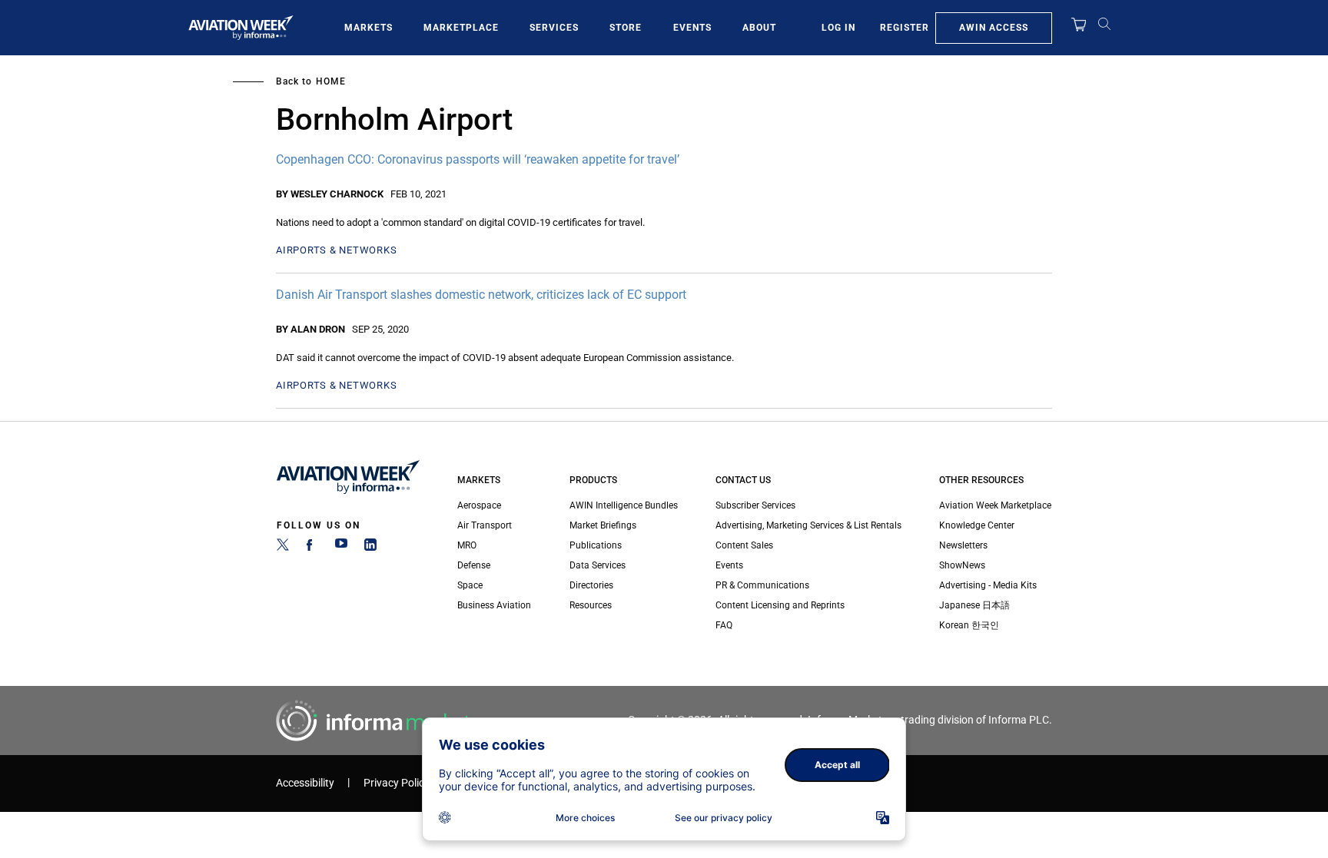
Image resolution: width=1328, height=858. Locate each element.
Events (692, 27)
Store (625, 27)
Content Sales (744, 545)
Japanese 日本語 (974, 605)
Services (554, 27)
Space (470, 585)
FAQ (723, 625)
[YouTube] (341, 547)
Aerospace (479, 505)
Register (904, 27)
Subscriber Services (755, 505)
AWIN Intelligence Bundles (623, 505)
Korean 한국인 (969, 625)
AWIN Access (993, 27)
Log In (838, 27)
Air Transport (484, 525)
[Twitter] (283, 547)
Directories (591, 585)
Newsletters (963, 545)
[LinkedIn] (370, 547)
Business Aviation (494, 605)
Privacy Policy (397, 783)
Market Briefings (602, 525)
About (759, 27)
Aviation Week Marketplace (995, 505)
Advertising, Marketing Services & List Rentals (808, 525)
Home (331, 81)
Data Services (597, 565)
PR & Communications (762, 585)
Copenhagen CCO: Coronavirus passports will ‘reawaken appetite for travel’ (477, 159)
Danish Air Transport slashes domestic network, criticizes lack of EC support (481, 294)
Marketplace (461, 27)
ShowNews (962, 565)
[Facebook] (312, 547)
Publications (595, 545)
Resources (590, 605)
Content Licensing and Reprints (780, 605)
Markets (368, 27)
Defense (473, 565)
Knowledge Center (976, 525)
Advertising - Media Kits (988, 585)
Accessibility (305, 783)
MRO (466, 545)
